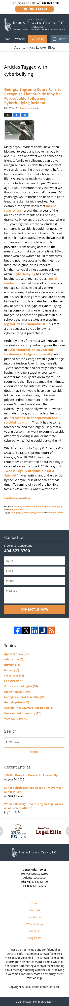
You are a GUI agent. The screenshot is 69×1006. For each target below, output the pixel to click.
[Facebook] (18, 630)
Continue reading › (18, 498)
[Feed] (51, 630)
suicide (40, 512)
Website (20, 39)
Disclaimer (34, 917)
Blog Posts (34, 938)
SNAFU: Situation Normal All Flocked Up (31, 775)
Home (6, 39)
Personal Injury (54, 506)
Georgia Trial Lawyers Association (29, 708)
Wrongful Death (16, 509)
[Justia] (43, 630)
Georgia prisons (16, 702)
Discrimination (17, 691)
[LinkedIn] (34, 630)
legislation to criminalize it (24, 324)
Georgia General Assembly (24, 697)
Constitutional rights (21, 686)
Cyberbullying (25, 274)
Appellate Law (16, 654)
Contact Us (37, 39)
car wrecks (14, 675)
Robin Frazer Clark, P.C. (46, 987)
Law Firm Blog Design (34, 1001)
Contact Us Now (34, 609)
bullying (18, 506)
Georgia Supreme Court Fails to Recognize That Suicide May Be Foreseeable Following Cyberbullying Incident (33, 96)
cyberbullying (28, 512)
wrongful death (55, 512)
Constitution (14, 681)
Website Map (34, 924)
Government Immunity (34, 506)
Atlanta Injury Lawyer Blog (34, 24)
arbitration (13, 659)
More (62, 39)
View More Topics (15, 718)
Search (34, 752)
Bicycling (12, 665)
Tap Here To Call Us (34, 9)
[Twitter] (26, 630)
